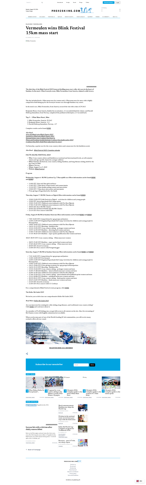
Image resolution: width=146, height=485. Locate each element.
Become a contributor (73, 471)
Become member (108, 2)
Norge (80, 2)
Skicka (92, 365)
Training (98, 16)
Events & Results (81, 16)
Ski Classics (42, 16)
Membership (73, 468)
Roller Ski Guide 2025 (41, 301)
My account (73, 466)
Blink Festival (39, 169)
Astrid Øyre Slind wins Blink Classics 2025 (40, 136)
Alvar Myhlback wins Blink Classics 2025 (39, 134)
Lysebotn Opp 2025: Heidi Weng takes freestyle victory (44, 142)
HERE (49, 128)
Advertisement (73, 470)
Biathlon (60, 16)
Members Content (32, 16)
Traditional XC (51, 16)
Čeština (87, 2)
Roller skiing (29, 24)
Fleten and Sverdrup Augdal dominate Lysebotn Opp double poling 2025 (49, 140)
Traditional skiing (37, 24)
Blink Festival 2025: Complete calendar (47, 150)
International (60, 2)
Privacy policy (73, 473)
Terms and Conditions (73, 475)
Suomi (74, 2)
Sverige (68, 2)
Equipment (90, 16)
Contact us (73, 464)
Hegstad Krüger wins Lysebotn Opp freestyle (40, 138)
